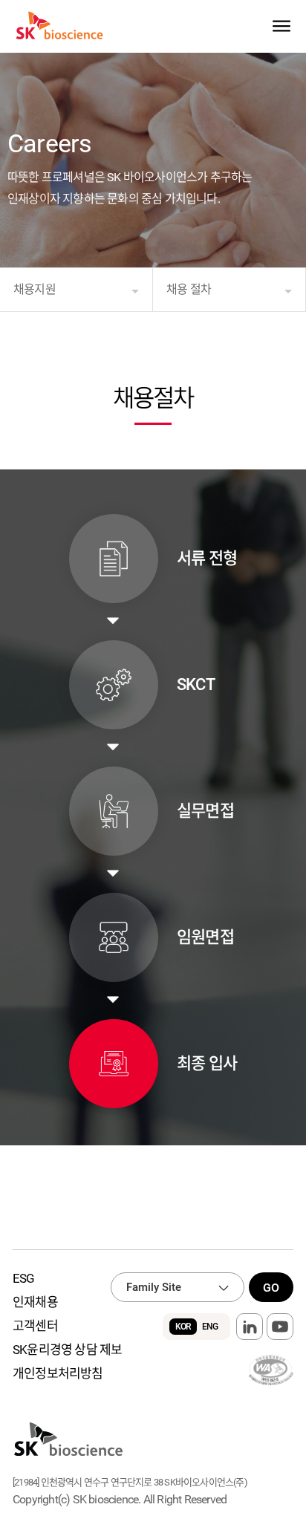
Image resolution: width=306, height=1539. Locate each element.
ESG (24, 1278)
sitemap (281, 26)
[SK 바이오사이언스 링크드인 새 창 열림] (249, 1326)
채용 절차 (188, 289)
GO (271, 1288)
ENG (210, 1326)
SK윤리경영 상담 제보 (67, 1349)
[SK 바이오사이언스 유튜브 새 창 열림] (280, 1326)
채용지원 (34, 289)
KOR (183, 1326)
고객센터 (35, 1325)
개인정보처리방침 (58, 1373)
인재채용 (35, 1302)
